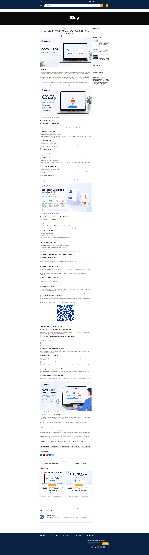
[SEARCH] (101, 5)
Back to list (65, 462)
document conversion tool (78, 441)
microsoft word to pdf (65, 446)
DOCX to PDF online (63, 444)
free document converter (74, 444)
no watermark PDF (75, 446)
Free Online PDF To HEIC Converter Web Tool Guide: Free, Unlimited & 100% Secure (100, 76)
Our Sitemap (53, 547)
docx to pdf (54, 444)
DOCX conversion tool (45, 444)
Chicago (41, 545)
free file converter (85, 444)
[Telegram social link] (93, 1)
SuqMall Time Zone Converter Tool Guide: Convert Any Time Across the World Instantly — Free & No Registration (104, 42)
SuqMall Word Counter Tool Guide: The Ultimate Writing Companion (103, 50)
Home (73, 21)
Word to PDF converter (45, 451)
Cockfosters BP (42, 541)
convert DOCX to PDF (55, 441)
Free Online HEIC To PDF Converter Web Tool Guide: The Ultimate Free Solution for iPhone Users (79, 488)
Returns (52, 539)
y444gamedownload (98, 79)
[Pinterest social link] (90, 1)
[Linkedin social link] (92, 1)
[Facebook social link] (87, 1)
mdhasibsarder (54, 492)
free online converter (45, 446)
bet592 (95, 82)
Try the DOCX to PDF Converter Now (48, 430)
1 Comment (105, 46)
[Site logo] (41, 5)
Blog (76, 21)
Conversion (67, 28)
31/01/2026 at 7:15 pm (87, 515)
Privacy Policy (53, 537)
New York (41, 537)
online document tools (86, 446)
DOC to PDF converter (66, 441)
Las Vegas (41, 547)
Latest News (53, 545)
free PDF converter (55, 446)
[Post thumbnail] (95, 43)
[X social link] (89, 1)
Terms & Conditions (54, 541)
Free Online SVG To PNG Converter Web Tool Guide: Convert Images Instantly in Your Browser (100, 83)
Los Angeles (42, 543)
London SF (42, 539)
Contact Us (53, 543)
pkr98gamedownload (49, 515)
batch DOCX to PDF (44, 441)
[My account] (107, 5)
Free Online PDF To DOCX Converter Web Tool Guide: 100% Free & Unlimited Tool (52, 488)
